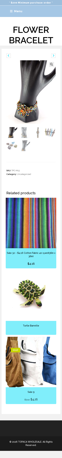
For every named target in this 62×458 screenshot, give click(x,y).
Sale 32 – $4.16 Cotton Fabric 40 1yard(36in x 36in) (31, 255)
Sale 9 (31, 392)
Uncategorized (24, 174)
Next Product (44, 55)
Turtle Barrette (31, 325)
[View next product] (53, 55)
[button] (51, 64)
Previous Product (19, 55)
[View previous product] (8, 55)
